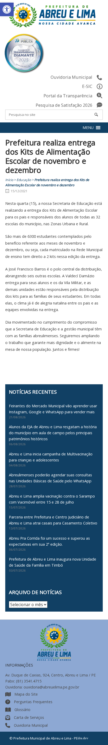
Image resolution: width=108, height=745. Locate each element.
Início (9, 180)
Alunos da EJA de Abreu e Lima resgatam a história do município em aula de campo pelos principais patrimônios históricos (53, 432)
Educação (24, 180)
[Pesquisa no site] (96, 115)
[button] (7, 9)
